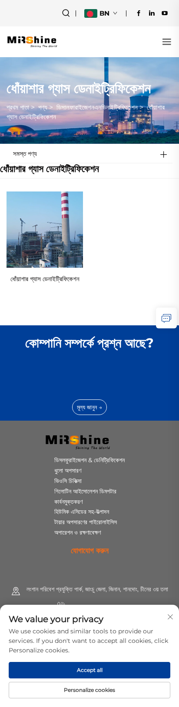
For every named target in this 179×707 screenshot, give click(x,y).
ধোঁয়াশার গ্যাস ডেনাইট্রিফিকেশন (45, 279)
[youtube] (164, 13)
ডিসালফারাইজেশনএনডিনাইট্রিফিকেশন (97, 107)
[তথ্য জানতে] (166, 318)
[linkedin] (151, 13)
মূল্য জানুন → (89, 407)
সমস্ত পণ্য (25, 153)
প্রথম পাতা (18, 107)
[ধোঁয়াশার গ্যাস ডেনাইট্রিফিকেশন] (45, 229)
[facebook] (138, 13)
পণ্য (42, 107)
